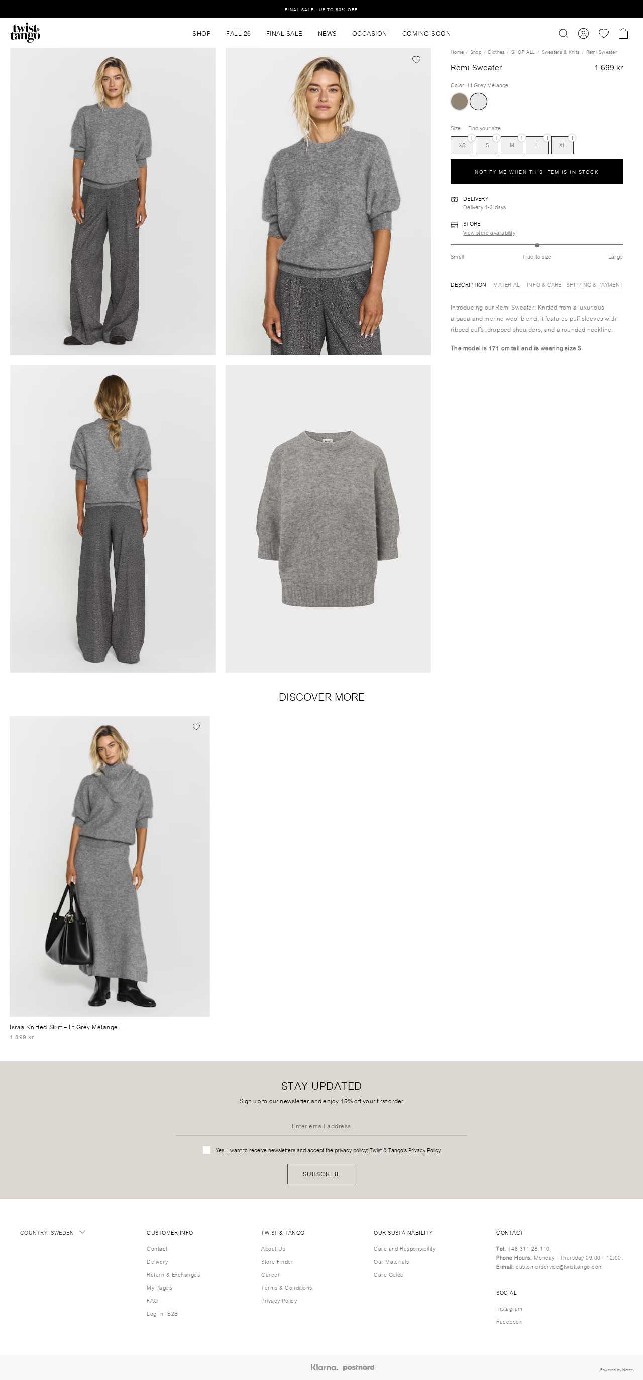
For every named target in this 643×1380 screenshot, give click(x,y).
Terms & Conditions (286, 1287)
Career (270, 1274)
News (327, 32)
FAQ (152, 1300)
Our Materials (391, 1261)
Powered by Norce (616, 1369)
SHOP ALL (523, 51)
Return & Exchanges (173, 1274)
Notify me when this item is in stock (537, 172)
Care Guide (389, 1274)
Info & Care (544, 284)
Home (457, 51)
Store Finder (277, 1261)
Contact (157, 1248)
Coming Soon (426, 32)
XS (462, 142)
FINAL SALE (284, 32)
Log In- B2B (162, 1313)
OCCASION (369, 32)
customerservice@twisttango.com (559, 1266)
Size (456, 128)
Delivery (157, 1261)
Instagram (509, 1308)
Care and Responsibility (404, 1248)
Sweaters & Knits (561, 51)
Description (468, 284)
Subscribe (322, 1173)
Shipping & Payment (594, 284)
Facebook (509, 1321)
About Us (273, 1248)
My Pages (159, 1287)
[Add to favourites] (416, 59)
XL (562, 142)
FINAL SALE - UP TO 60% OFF (321, 9)
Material (506, 284)
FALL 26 (238, 32)
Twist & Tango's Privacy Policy (405, 1149)
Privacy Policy (279, 1300)
